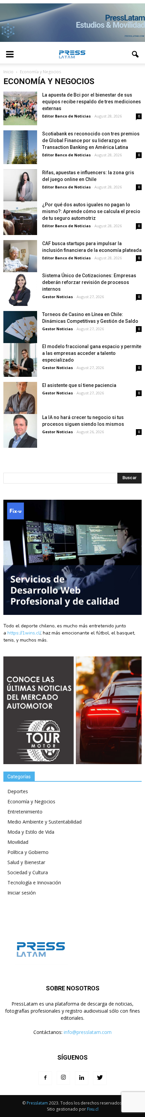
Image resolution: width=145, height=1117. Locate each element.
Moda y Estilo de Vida (30, 832)
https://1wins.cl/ (23, 633)
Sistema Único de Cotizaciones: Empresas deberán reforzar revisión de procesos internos (89, 282)
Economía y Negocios (31, 801)
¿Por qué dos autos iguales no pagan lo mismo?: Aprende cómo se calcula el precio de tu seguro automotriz (91, 211)
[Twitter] (100, 1078)
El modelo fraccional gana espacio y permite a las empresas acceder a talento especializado (91, 353)
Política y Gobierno (28, 852)
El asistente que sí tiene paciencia (79, 385)
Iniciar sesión (21, 892)
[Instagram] (63, 1078)
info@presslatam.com (88, 1032)
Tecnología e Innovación (34, 882)
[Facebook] (45, 1078)
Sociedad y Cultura (27, 872)
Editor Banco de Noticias (66, 116)
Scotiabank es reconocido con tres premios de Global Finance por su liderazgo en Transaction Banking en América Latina (91, 140)
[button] (135, 54)
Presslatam (37, 1103)
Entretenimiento (24, 811)
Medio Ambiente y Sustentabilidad (44, 822)
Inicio (8, 72)
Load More (72, 456)
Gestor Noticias (57, 296)
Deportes (17, 791)
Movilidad (17, 842)
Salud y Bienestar (26, 862)
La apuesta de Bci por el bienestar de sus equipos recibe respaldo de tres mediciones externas (91, 101)
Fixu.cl (92, 1109)
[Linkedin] (81, 1078)
